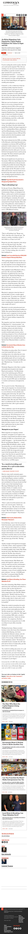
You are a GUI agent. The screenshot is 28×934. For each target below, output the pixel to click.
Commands (1, 933)
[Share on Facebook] (2, 842)
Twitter (17, 15)
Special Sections (7, 930)
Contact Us (21, 922)
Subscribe (21, 916)
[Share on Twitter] (5, 842)
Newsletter (21, 919)
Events (5, 929)
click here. (15, 60)
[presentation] (2, 15)
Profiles (5, 927)
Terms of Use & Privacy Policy (9, 911)
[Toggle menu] (4, 15)
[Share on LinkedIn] (7, 842)
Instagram (21, 15)
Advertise (21, 920)
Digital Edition (22, 918)
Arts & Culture (6, 836)
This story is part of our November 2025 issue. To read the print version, (12, 59)
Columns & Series (7, 926)
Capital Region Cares (8, 931)
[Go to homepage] (11, 3)
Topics (5, 925)
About (20, 915)
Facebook (19, 15)
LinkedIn (24, 15)
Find (26, 15)
